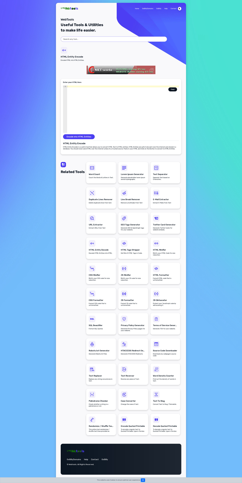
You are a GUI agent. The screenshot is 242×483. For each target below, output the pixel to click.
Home (137, 8)
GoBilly (158, 8)
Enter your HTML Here (72, 82)
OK (143, 480)
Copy (173, 89)
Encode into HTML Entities (79, 137)
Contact (173, 8)
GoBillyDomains (147, 8)
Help (166, 8)
